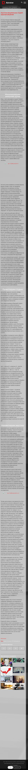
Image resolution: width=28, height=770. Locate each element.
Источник (3, 638)
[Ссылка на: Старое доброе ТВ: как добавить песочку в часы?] (18, 679)
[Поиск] (21, 2)
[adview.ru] (11, 2)
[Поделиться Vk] (22, 648)
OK (10, 767)
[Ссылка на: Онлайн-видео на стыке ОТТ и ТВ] (7, 679)
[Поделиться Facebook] (4, 648)
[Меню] (24, 2)
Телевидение (16, 641)
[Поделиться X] (10, 648)
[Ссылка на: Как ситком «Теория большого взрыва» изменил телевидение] (7, 662)
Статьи (3, 16)
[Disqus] (13, 711)
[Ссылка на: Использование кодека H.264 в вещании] (18, 660)
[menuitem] (21, 2)
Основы (9, 641)
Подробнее (17, 767)
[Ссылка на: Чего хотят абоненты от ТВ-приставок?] (7, 686)
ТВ (12, 641)
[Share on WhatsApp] (16, 648)
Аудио (5, 641)
